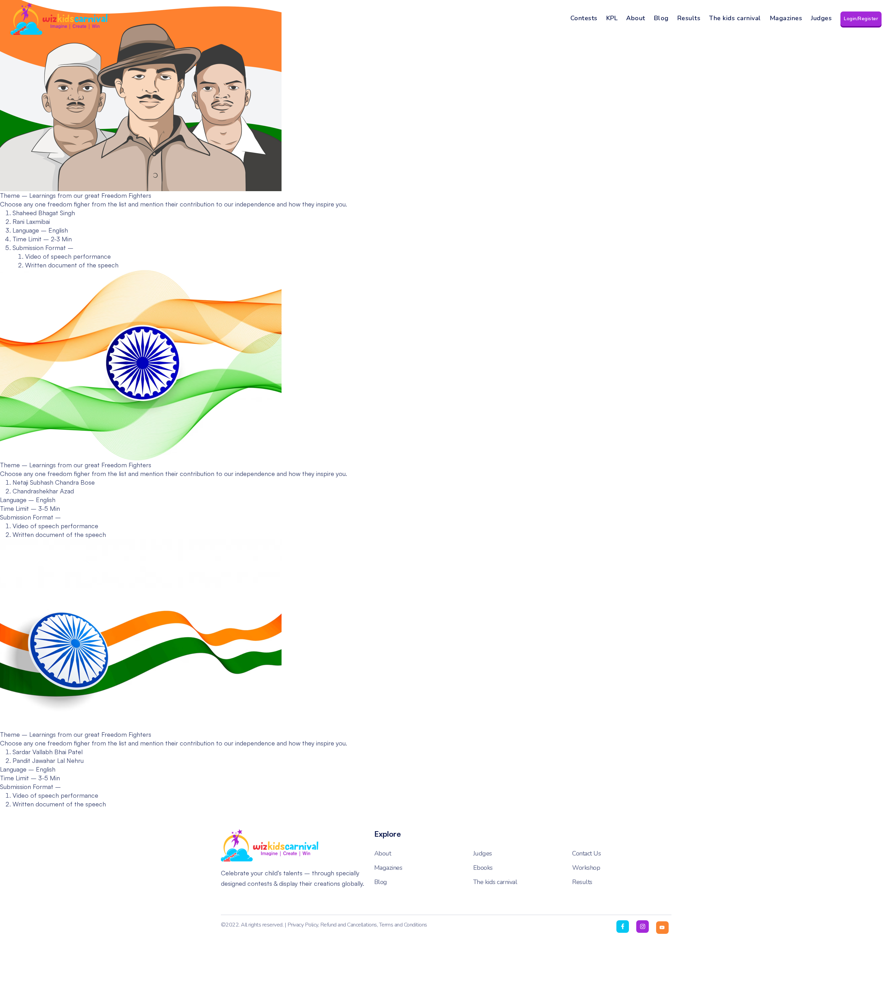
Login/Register (861, 18)
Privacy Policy (302, 925)
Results (689, 18)
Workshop (586, 868)
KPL (612, 18)
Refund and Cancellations (348, 925)
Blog (661, 18)
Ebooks (483, 868)
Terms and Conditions (403, 925)
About (635, 18)
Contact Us (586, 853)
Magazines (786, 18)
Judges (821, 18)
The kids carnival (735, 18)
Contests (584, 18)
